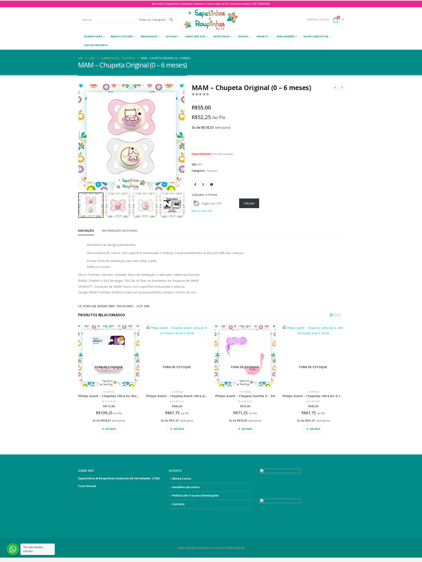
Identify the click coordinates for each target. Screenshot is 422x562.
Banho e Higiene (122, 36)
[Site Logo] (211, 19)
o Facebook (195, 184)
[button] (79, 137)
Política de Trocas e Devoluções (195, 495)
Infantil (262, 36)
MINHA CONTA (318, 19)
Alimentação (93, 36)
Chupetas (212, 171)
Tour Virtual (87, 486)
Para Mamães (285, 36)
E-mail (211, 184)
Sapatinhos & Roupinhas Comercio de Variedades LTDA (119, 478)
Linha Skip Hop (195, 36)
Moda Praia (221, 36)
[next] (342, 88)
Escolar (171, 36)
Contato (178, 504)
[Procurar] (171, 19)
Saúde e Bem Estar (315, 36)
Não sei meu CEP (202, 211)
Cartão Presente (96, 45)
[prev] (335, 88)
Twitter (203, 184)
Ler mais (110, 429)
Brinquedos (149, 36)
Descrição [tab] (86, 231)
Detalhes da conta (185, 487)
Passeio (243, 36)
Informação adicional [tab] (120, 231)
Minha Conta (181, 478)
